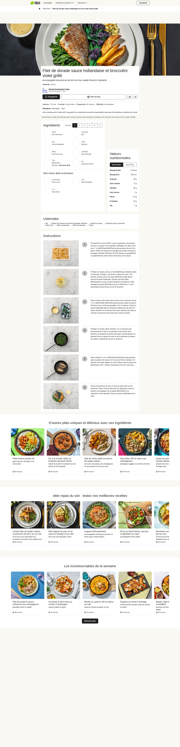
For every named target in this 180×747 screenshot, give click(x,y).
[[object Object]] (130, 97)
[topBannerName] (90, 17)
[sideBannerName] (123, 134)
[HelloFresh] (35, 2)
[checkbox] (43, 84)
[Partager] (135, 97)
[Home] (39, 8)
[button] (74, 125)
